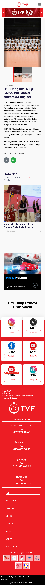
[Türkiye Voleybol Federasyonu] (22, 4)
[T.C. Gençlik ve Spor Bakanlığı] (18, 565)
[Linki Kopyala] (6, 160)
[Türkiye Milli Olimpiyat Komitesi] (22, 558)
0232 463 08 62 (22, 466)
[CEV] (26, 565)
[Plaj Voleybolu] (14, 558)
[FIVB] (29, 558)
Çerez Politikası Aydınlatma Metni (21, 583)
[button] (41, 12)
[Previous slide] (6, 42)
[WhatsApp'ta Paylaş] (13, 160)
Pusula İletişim (28, 577)
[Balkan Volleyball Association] (37, 558)
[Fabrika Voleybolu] (6, 558)
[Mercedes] (22, 271)
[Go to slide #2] (27, 74)
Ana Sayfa (7, 391)
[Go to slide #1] (17, 74)
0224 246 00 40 (22, 483)
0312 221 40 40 (21, 432)
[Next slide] (39, 42)
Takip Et (11, 332)
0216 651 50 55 (21, 449)
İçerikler (7, 393)
